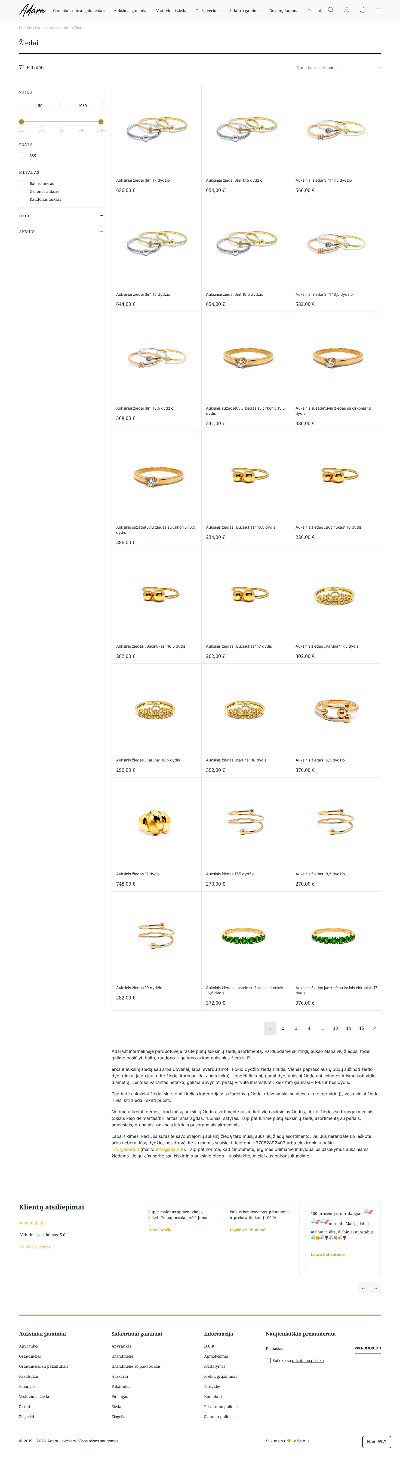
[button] (363, 1287)
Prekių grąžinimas (220, 1376)
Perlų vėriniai (208, 10)
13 (335, 1028)
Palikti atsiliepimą (35, 1246)
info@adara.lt (125, 1149)
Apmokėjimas (216, 1356)
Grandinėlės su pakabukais (43, 1366)
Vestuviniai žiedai (171, 10)
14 (348, 1028)
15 (361, 1028)
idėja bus (301, 1440)
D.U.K (209, 1346)
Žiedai (24, 1406)
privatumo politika (308, 1360)
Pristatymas (214, 1366)
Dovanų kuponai (284, 10)
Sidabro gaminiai (245, 10)
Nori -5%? (376, 1442)
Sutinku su (298, 1360)
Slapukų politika (219, 1416)
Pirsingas (27, 1386)
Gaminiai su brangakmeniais (79, 10)
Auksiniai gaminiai (130, 10)
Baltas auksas (42, 183)
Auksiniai (63, 28)
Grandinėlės (30, 1356)
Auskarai (120, 1376)
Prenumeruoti (368, 1348)
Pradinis (25, 28)
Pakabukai (28, 1376)
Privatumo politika (221, 1406)
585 (33, 155)
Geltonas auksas (44, 191)
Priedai (314, 10)
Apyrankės (29, 1346)
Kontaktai (213, 1396)
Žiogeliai (26, 1416)
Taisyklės (212, 1386)
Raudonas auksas (45, 199)
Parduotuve (44, 28)
